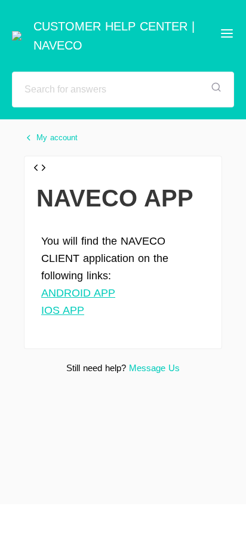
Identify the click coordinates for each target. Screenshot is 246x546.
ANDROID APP (78, 293)
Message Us (154, 368)
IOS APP (62, 310)
